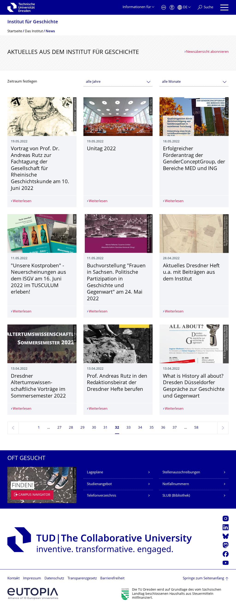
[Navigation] (224, 7)
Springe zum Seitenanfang (203, 578)
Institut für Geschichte (32, 22)
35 (152, 428)
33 (129, 428)
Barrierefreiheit (112, 578)
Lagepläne (95, 472)
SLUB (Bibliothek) (176, 496)
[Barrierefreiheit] (171, 7)
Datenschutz (54, 578)
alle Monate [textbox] (171, 82)
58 (196, 428)
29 (82, 428)
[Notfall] (163, 7)
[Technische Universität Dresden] (21, 7)
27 (59, 428)
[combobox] (118, 82)
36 (163, 428)
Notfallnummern (175, 484)
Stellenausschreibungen (181, 472)
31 (105, 428)
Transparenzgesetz (82, 578)
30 (94, 428)
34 (140, 428)
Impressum (32, 578)
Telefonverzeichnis (101, 496)
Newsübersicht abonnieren (207, 52)
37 (175, 428)
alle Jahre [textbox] (93, 82)
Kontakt (13, 578)
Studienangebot (99, 484)
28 (71, 428)
